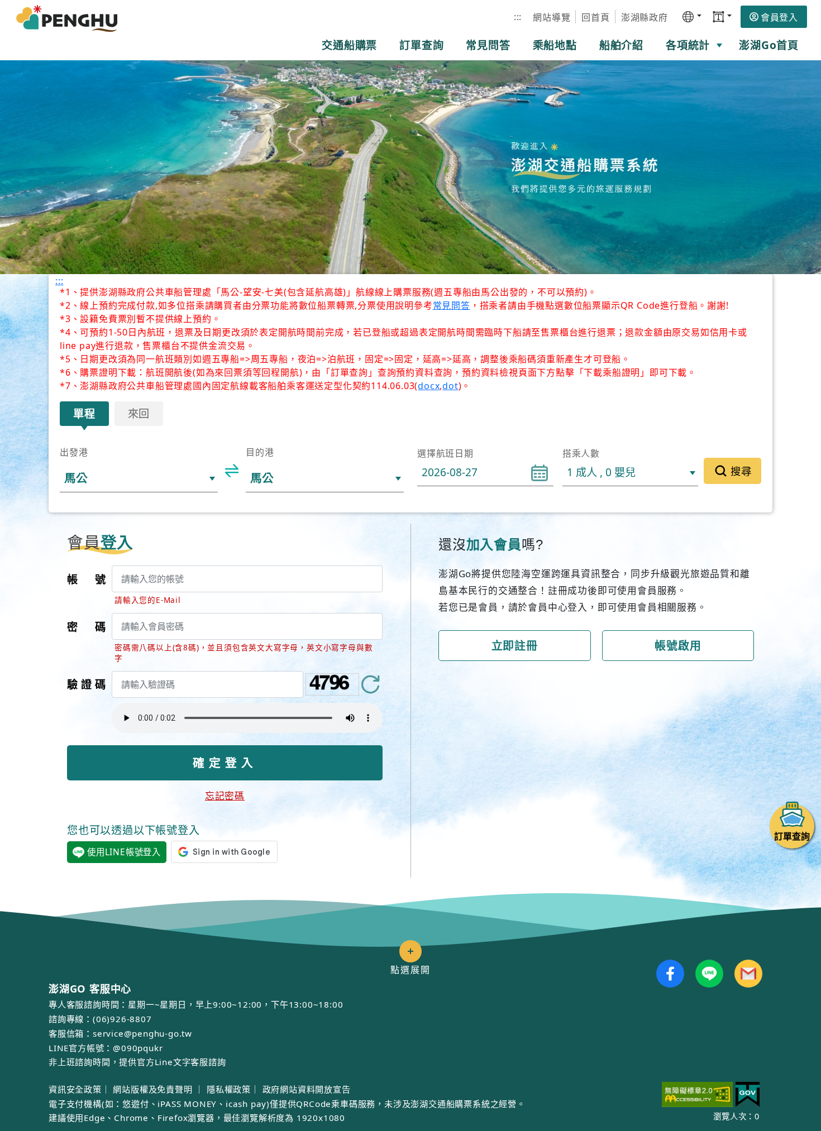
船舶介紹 (621, 44)
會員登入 (779, 17)
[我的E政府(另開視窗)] (748, 1094)
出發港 (74, 452)
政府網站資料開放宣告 (306, 1089)
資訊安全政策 (75, 1089)
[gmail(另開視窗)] (748, 974)
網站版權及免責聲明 (154, 1089)
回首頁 (595, 17)
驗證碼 (86, 684)
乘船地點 (555, 44)
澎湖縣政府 (644, 17)
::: (518, 17)
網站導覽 (551, 17)
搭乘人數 (581, 453)
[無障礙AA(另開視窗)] (697, 1094)
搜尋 (741, 471)
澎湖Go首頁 (769, 44)
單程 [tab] (84, 413)
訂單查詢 (421, 44)
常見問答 (488, 44)
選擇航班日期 (445, 453)
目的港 (260, 452)
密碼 (86, 626)
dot (450, 386)
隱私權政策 (229, 1089)
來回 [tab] (139, 413)
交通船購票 (349, 44)
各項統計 (688, 44)
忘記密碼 (225, 795)
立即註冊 (514, 645)
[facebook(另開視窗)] (670, 974)
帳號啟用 (678, 645)
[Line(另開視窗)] (709, 974)
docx (429, 386)
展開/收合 (410, 951)
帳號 (86, 579)
